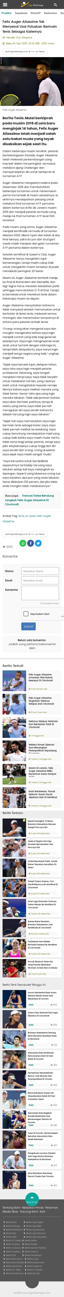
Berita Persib (31, 1240)
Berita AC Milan (13, 1269)
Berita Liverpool (13, 1247)
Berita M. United (13, 1240)
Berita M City (33, 1273)
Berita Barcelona (14, 1258)
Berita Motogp (13, 1225)
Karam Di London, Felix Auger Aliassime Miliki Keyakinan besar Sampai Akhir (42, 772)
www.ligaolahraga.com (36, 1292)
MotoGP (36, 13)
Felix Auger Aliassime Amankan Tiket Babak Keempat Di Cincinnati (41, 677)
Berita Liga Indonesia (36, 1236)
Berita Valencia (34, 1266)
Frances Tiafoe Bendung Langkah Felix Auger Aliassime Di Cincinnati (29, 499)
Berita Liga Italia (33, 1225)
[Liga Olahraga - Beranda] (32, 4)
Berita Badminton (14, 1229)
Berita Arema (31, 1251)
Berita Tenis (11, 1236)
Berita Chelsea (13, 1251)
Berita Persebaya (33, 1255)
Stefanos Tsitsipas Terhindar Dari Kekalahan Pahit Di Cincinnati (43, 724)
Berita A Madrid (34, 1269)
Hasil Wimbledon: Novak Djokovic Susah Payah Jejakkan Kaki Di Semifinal (43, 794)
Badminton (50, 13)
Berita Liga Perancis (35, 1233)
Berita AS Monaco (15, 1273)
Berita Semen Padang (35, 1247)
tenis (21, 516)
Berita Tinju (11, 1233)
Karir (42, 1211)
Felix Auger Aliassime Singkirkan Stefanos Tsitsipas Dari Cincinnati (41, 700)
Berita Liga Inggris (34, 1222)
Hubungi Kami (29, 1211)
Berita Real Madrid (15, 1262)
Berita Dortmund (14, 1266)
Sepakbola (21, 13)
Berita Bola (11, 1222)
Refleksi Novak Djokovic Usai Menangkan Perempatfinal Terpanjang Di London (43, 749)
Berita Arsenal (12, 1244)
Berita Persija (31, 1244)
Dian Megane (24, 37)
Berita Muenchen (35, 1262)
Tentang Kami (11, 1207)
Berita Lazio (32, 1258)
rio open (30, 516)
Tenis (31, 1004)
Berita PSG (11, 1255)
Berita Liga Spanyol (35, 1229)
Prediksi (6, 13)
